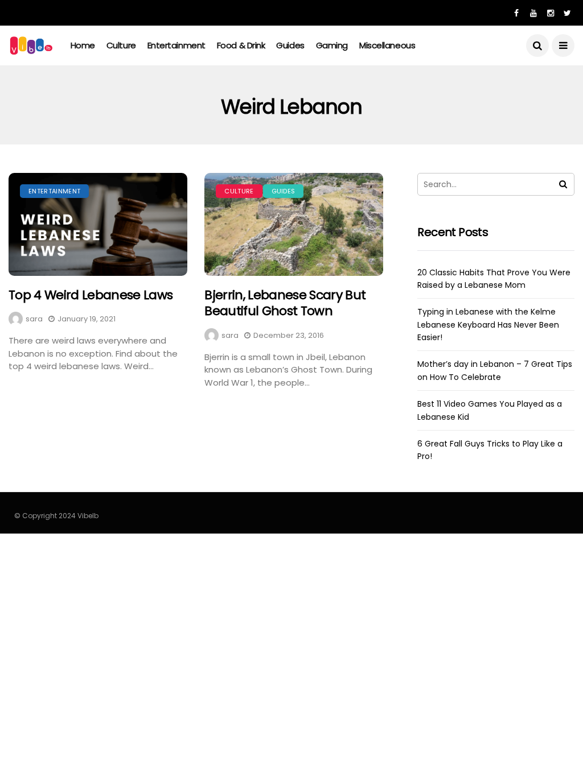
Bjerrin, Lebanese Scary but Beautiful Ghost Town (285, 303)
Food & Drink (241, 45)
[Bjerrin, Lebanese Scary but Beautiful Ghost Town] (293, 224)
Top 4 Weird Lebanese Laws (91, 295)
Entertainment (176, 45)
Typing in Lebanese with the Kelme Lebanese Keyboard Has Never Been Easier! (488, 324)
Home (83, 45)
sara (34, 318)
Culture (121, 45)
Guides (290, 45)
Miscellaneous (387, 45)
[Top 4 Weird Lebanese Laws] (98, 224)
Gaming (332, 45)
